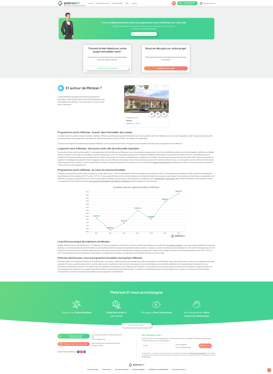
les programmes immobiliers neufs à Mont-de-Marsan (109, 181)
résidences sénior (175, 245)
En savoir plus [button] (146, 357)
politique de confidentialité (197, 353)
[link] (103, 3)
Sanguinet (170, 178)
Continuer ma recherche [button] (107, 68)
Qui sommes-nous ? (136, 325)
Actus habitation (181, 345)
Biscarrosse (160, 178)
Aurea (129, 120)
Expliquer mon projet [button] (166, 68)
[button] (174, 3)
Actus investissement (183, 347)
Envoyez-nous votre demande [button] (75, 344)
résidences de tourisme (162, 162)
